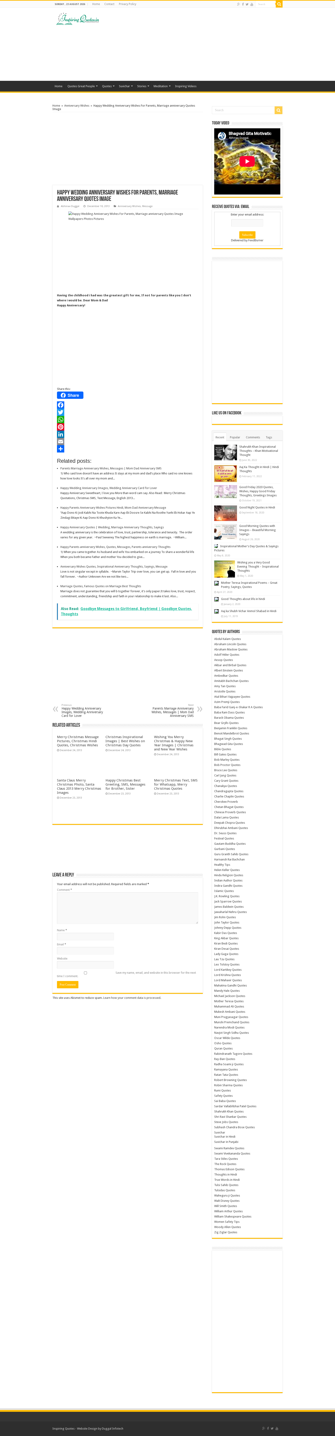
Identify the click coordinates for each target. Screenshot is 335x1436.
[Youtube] (252, 4)
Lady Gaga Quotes (226, 954)
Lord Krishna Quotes (227, 975)
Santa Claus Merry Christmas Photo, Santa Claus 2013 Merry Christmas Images (79, 786)
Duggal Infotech (112, 1428)
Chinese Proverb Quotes (230, 812)
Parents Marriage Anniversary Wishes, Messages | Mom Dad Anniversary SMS (111, 468)
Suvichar (124, 86)
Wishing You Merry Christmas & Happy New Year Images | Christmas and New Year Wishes (173, 743)
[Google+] (239, 4)
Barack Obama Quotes (229, 717)
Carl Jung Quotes (225, 775)
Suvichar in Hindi (224, 1136)
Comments (253, 437)
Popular (235, 437)
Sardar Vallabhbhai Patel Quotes (235, 1106)
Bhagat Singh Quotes (228, 738)
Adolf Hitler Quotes (226, 654)
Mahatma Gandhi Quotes (230, 985)
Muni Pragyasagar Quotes (231, 1017)
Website (62, 958)
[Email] (127, 441)
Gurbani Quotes (224, 849)
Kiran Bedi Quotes (226, 943)
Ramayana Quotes (226, 1069)
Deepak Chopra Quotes (229, 822)
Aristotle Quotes (224, 691)
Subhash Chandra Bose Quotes (234, 1127)
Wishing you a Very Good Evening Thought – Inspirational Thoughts (258, 566)
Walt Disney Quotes (227, 1200)
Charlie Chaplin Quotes (229, 796)
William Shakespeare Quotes (232, 1216)
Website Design (87, 1428)
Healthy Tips (222, 864)
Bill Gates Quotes (225, 754)
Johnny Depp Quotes (227, 927)
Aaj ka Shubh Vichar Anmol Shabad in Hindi (248, 611)
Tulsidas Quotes (224, 1190)
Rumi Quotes (222, 1090)
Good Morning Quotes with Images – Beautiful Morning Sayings (257, 530)
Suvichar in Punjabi (226, 1142)
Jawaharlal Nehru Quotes (230, 912)
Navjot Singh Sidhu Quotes (231, 1032)
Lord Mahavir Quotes (228, 980)
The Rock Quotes (225, 1164)
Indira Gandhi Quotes (228, 885)
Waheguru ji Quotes (227, 1195)
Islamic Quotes (224, 891)
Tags (269, 437)
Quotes (107, 86)
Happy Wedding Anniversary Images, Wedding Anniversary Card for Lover (108, 488)
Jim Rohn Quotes (225, 917)
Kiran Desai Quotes (226, 948)
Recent (220, 437)
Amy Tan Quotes (225, 686)
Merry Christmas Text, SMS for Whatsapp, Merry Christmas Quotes (176, 784)
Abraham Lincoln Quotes (230, 644)
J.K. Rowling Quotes (227, 896)
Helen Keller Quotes (227, 870)
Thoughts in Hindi (225, 1174)
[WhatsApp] (127, 419)
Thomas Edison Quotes (229, 1169)
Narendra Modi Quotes (229, 1027)
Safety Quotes (223, 1095)
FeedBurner (255, 240)
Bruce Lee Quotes (225, 770)
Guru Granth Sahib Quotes (231, 854)
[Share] (127, 448)
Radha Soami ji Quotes (229, 1064)
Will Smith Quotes (225, 1206)
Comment (64, 890)
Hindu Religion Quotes (228, 875)
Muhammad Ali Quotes (229, 1006)
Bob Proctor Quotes (227, 765)
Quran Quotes (223, 1048)
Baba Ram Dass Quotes (229, 712)
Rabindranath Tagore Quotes (233, 1053)
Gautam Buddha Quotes (230, 843)
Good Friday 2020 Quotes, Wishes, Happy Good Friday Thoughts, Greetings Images (258, 491)
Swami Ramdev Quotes (229, 1148)
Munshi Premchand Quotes (231, 1022)
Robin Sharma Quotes (228, 1085)
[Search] (279, 4)
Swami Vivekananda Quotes (232, 1153)
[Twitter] (247, 4)
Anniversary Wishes (76, 105)
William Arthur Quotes (228, 1211)
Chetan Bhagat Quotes (229, 807)
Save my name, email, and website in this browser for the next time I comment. (126, 974)
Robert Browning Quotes (230, 1080)
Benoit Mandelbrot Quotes (231, 733)
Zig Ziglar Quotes (225, 1232)
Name (62, 930)
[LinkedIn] (127, 434)
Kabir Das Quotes (225, 933)
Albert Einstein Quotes (228, 670)
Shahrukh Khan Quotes (229, 1111)
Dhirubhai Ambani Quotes (231, 828)
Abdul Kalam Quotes (227, 639)
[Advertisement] (196, 44)
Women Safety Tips (227, 1221)
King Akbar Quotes (226, 938)
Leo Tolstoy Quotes (227, 964)
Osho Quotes (223, 1043)
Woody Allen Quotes (227, 1227)
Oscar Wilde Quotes (227, 1038)
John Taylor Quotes (226, 922)
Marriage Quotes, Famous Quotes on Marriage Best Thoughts (100, 586)
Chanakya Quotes (225, 786)
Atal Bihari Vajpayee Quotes (232, 696)
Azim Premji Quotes (227, 702)
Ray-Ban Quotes (224, 1059)
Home (96, 4)
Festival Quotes (224, 838)
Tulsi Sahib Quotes (226, 1185)
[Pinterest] (127, 427)
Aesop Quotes (223, 660)
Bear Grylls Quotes (226, 723)
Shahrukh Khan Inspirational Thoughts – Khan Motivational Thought (258, 451)
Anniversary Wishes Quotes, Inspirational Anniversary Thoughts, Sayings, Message (114, 566)
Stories (141, 86)
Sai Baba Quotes (225, 1101)
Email (61, 944)
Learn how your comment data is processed (131, 997)
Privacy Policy (127, 4)
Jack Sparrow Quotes (228, 901)
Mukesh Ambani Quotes (229, 1011)
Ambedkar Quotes (226, 675)
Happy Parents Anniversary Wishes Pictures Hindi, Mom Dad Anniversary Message (113, 507)
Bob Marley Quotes (227, 759)
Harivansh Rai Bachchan (229, 859)
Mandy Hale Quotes (227, 990)
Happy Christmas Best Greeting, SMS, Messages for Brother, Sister (125, 784)
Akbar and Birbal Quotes (230, 665)
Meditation (161, 86)
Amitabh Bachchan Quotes (231, 681)
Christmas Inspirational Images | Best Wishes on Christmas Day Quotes (125, 741)
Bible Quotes (222, 749)
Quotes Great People (81, 86)
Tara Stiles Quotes (226, 1158)
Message (147, 206)
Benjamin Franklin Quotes (230, 728)
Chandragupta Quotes (228, 791)
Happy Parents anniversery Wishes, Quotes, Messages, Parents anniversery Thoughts (115, 547)
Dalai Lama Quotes (226, 817)
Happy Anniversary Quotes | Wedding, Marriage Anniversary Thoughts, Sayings (112, 527)
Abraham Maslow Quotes (230, 649)
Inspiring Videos (185, 86)
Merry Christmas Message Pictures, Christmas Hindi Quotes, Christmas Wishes (78, 741)
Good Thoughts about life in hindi (243, 599)
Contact (109, 4)
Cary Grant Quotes (226, 780)
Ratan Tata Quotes (226, 1074)
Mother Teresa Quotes (229, 1001)
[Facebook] (243, 4)
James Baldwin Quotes (229, 906)
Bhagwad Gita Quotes (228, 744)
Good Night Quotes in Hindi (257, 507)
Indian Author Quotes (228, 880)
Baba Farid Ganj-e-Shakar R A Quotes (238, 707)
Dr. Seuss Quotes (225, 833)
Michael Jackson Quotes (229, 996)
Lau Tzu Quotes (224, 959)
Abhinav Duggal (70, 206)
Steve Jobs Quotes (226, 1122)
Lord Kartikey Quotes (228, 969)
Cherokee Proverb (226, 801)
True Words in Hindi (227, 1179)
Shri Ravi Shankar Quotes (230, 1116)
